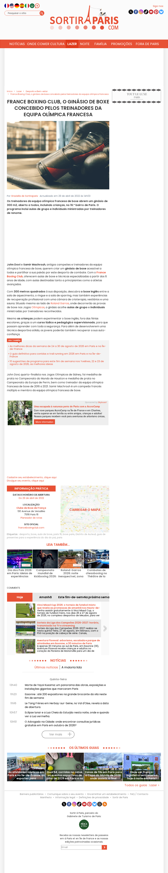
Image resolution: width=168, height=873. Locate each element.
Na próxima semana (96, 597)
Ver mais (55, 734)
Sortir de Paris (120, 797)
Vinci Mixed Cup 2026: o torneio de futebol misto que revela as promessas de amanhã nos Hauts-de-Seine (68, 607)
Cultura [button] (57, 44)
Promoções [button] (121, 44)
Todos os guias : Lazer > (142, 785)
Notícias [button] (17, 44)
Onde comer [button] (38, 44)
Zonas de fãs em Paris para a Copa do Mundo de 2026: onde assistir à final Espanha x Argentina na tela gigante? (103, 775)
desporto (24, 534)
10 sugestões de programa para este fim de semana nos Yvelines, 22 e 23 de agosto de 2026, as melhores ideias (57, 362)
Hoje (20, 597)
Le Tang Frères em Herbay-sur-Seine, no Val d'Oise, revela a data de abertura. (67, 705)
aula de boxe (45, 534)
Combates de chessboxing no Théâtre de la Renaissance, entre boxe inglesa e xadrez (96, 573)
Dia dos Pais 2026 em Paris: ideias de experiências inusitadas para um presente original (19, 573)
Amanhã (45, 597)
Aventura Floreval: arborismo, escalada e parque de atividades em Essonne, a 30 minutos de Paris (68, 642)
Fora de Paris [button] (147, 44)
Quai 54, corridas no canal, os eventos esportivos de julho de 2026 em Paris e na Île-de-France (64, 775)
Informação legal (65, 797)
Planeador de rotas (31, 517)
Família (100, 44)
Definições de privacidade (94, 797)
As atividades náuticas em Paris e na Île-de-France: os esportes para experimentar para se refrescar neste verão (26, 775)
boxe (33, 534)
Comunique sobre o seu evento (65, 794)
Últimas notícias (46, 667)
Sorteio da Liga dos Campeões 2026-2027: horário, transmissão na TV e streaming (68, 624)
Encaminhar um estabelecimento (106, 794)
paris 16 (57, 534)
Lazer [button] (72, 44)
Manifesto (46, 797)
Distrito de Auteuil (86, 534)
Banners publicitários (31, 794)
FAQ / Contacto (139, 794)
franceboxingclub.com (31, 527)
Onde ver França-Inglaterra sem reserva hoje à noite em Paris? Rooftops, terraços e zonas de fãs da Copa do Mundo (141, 775)
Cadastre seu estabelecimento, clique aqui (31, 477)
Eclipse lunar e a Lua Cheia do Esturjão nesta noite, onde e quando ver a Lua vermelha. (67, 714)
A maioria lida (72, 667)
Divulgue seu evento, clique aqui (25, 480)
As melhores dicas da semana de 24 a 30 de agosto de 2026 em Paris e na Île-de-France (58, 347)
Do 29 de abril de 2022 (31, 498)
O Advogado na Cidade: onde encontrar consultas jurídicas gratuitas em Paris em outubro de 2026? (62, 723)
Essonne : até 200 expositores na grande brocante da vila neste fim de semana (66, 696)
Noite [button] (85, 44)
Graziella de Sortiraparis (24, 196)
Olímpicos (38, 307)
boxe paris (68, 534)
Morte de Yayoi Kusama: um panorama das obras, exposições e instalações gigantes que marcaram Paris (65, 687)
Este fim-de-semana (71, 597)
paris (59, 537)
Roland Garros (59, 303)
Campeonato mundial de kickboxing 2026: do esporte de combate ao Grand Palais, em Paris (45, 573)
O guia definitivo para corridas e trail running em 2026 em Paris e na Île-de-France (55, 355)
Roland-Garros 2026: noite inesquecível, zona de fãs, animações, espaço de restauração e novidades (71, 573)
